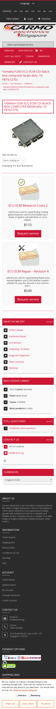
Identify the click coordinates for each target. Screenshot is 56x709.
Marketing (35, 695)
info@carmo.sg (16, 452)
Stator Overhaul (16, 361)
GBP (15, 11)
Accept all (46, 704)
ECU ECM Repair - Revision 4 (28, 271)
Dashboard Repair (17, 336)
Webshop (9, 62)
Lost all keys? (12, 56)
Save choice (28, 704)
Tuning (29, 56)
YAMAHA (28, 83)
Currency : (7, 11)
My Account (7, 590)
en (33, 3)
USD (39, 11)
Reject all (10, 704)
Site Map (6, 558)
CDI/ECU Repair (16, 330)
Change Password (11, 595)
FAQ (4, 563)
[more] (49, 322)
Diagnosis (44, 56)
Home (5, 83)
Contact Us (30, 62)
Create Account (9, 600)
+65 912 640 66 (16, 446)
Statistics (22, 695)
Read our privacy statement (25, 690)
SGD (50, 11)
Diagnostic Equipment (19, 355)
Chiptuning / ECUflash (19, 349)
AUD (27, 11)
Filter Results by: (9, 154)
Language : (25, 3)
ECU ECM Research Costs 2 (28, 205)
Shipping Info (8, 542)
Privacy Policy (8, 547)
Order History (8, 579)
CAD (33, 11)
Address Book (9, 584)
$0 (41, 50)
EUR (21, 11)
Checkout (46, 18)
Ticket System (8, 537)
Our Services (15, 83)
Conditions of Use (10, 552)
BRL (44, 11)
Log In (30, 18)
